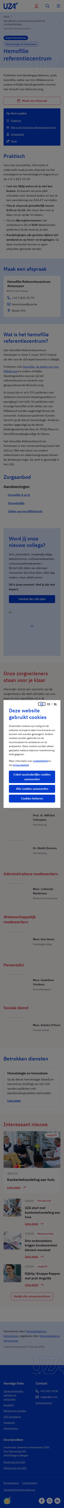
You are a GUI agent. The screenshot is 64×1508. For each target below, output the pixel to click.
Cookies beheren (32, 798)
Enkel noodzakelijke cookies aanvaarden (32, 777)
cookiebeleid (40, 761)
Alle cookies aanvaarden (32, 788)
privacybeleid (21, 765)
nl (55, 704)
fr (48, 704)
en (41, 704)
